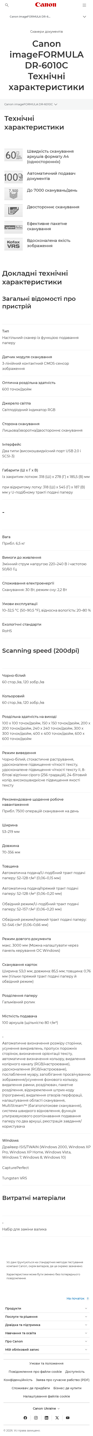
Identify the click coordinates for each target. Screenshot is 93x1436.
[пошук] (6, 5)
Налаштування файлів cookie (46, 1396)
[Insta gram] (36, 1418)
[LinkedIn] (46, 1418)
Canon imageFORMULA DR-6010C (28, 104)
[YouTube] (67, 1418)
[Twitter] (57, 1418)
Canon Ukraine (45, 1408)
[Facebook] (25, 1418)
